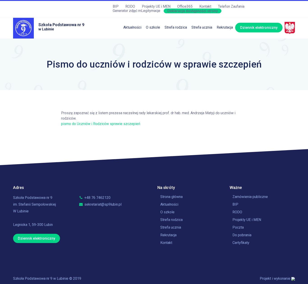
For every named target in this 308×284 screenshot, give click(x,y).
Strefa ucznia (201, 27)
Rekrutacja (225, 27)
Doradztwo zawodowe (209, 87)
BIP (116, 6)
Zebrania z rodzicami (181, 68)
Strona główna (171, 197)
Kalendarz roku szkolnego (211, 41)
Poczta (238, 227)
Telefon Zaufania (231, 6)
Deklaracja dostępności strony (192, 11)
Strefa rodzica (176, 27)
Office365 (185, 6)
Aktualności (132, 27)
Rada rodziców (176, 78)
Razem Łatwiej (176, 87)
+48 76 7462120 (96, 197)
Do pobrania (241, 235)
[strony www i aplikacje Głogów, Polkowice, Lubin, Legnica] (293, 278)
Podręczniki (174, 59)
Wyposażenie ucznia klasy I (186, 96)
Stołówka (172, 41)
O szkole (153, 27)
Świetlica (172, 50)
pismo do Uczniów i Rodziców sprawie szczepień (100, 124)
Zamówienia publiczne (250, 197)
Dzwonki (198, 59)
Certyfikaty (240, 243)
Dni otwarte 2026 (230, 41)
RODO (130, 6)
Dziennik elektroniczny (259, 27)
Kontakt (205, 6)
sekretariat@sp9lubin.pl (102, 204)
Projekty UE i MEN (156, 6)
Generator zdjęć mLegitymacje (136, 11)
